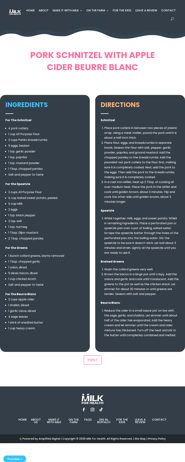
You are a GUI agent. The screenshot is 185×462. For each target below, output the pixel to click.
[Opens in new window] (83, 409)
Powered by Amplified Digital (41, 438)
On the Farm (95, 10)
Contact (168, 10)
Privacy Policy (157, 438)
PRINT (93, 360)
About (44, 10)
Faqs (88, 420)
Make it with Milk (66, 10)
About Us (36, 421)
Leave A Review (146, 10)
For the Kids (122, 10)
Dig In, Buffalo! (103, 421)
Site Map (140, 438)
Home (30, 10)
